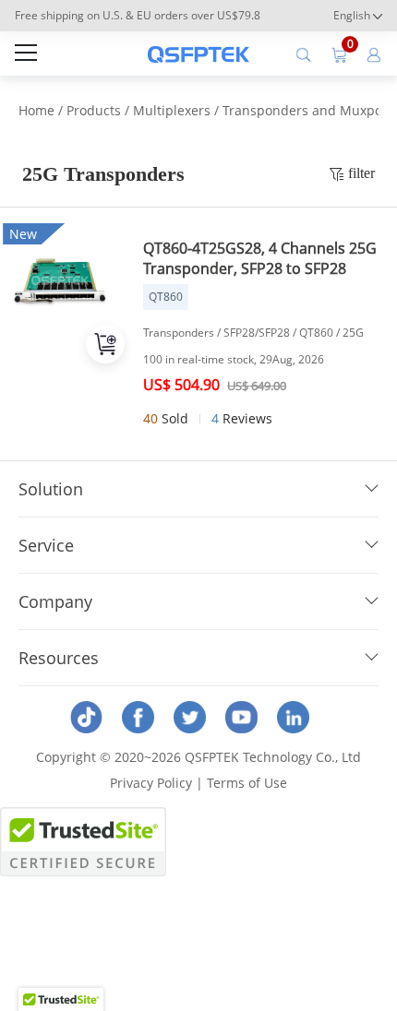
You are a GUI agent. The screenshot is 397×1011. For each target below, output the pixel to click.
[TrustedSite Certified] (83, 841)
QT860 (166, 296)
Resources (58, 658)
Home (36, 110)
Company (55, 601)
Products (93, 110)
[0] (339, 53)
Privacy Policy (151, 782)
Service (46, 545)
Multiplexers (172, 110)
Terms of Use (247, 782)
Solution (50, 489)
